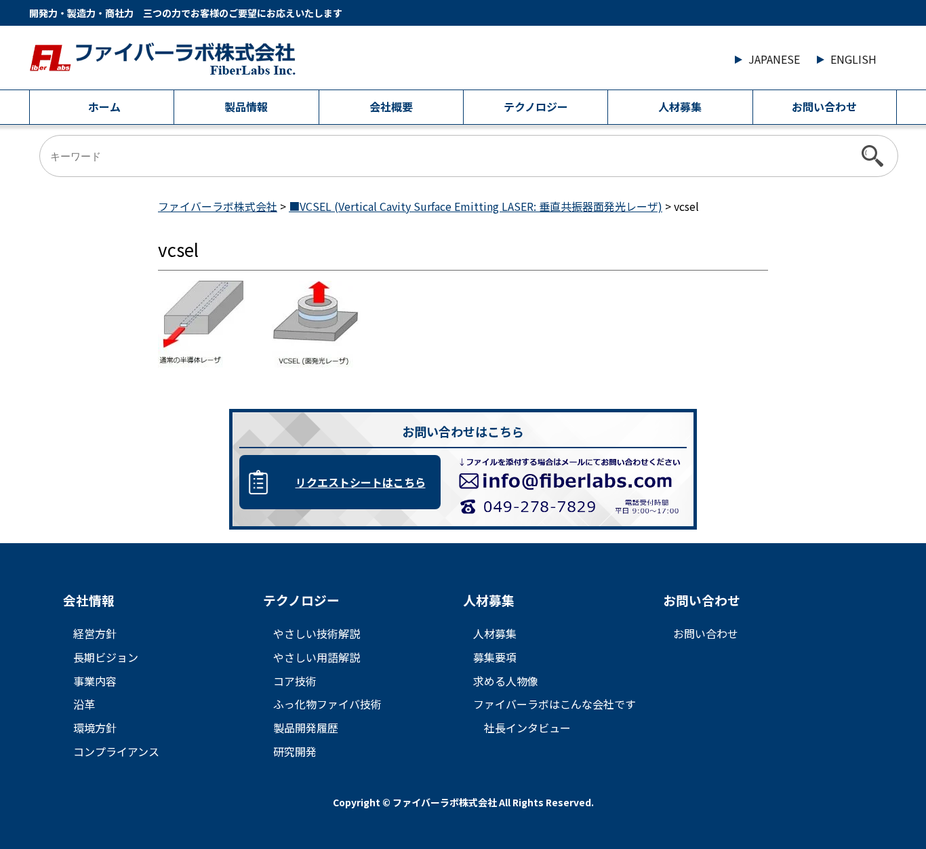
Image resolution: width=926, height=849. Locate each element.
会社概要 (391, 106)
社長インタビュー (527, 727)
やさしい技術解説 (316, 633)
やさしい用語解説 (316, 657)
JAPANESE (774, 59)
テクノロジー (536, 106)
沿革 (84, 704)
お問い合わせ (824, 106)
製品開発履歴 (305, 727)
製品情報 (246, 106)
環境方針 (95, 727)
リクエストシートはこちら (361, 482)
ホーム (104, 106)
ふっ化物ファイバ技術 (327, 704)
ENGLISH (853, 59)
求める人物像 (505, 681)
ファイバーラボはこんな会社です (554, 704)
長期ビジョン (105, 657)
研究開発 (295, 751)
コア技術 (295, 681)
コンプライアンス (116, 751)
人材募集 (680, 106)
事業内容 (95, 681)
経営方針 (95, 633)
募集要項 (495, 657)
